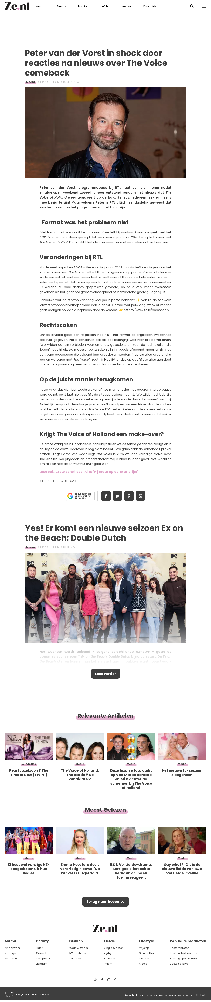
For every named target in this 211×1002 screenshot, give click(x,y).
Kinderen (11, 958)
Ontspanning (44, 958)
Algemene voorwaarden (179, 995)
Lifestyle (126, 6)
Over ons (143, 995)
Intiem (108, 964)
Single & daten (114, 948)
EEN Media (44, 994)
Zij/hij (107, 953)
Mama (40, 6)
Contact (200, 995)
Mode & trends (79, 948)
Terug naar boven (102, 901)
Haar (39, 948)
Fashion (83, 6)
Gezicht (41, 953)
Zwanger (11, 953)
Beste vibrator (179, 948)
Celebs (144, 958)
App (140, 496)
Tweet (117, 496)
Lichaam (41, 964)
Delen (106, 496)
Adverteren (156, 995)
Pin (129, 496)
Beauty (61, 6)
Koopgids (149, 6)
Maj (73, 547)
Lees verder (105, 673)
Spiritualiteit (147, 953)
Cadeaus (75, 958)
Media (30, 82)
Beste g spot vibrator (184, 958)
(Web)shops (77, 953)
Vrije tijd (144, 948)
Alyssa (75, 82)
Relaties (109, 958)
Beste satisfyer (180, 964)
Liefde (105, 6)
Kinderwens (13, 948)
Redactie (130, 995)
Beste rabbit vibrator (183, 953)
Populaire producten (188, 941)
